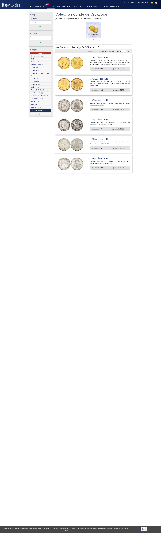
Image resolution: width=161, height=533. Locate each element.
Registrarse (145, 2)
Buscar (40, 26)
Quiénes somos (64, 6)
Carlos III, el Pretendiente (40, 74)
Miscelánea (36, 114)
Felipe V (34, 78)
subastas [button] (38, 6)
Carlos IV (35, 87)
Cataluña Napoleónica (39, 96)
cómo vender (79, 6)
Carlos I (34, 59)
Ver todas (40, 53)
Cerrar (144, 529)
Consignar (92, 6)
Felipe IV (35, 67)
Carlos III (35, 84)
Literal (34, 19)
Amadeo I (35, 104)
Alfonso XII (36, 107)
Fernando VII (37, 98)
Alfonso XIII (38, 110)
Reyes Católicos (37, 56)
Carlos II (35, 70)
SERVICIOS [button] (114, 6)
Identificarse (135, 2)
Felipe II (35, 62)
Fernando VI (36, 81)
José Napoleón (37, 93)
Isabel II (35, 101)
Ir (40, 42)
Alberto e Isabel (37, 65)
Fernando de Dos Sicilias (40, 90)
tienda (51, 7)
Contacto (104, 6)
